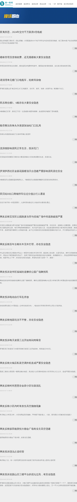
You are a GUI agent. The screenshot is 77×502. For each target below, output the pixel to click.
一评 (54, 4)
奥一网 (6, 3)
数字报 (59, 4)
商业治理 (43, 4)
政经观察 (19, 4)
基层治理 (35, 4)
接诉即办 (27, 4)
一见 (49, 4)
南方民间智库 (68, 4)
